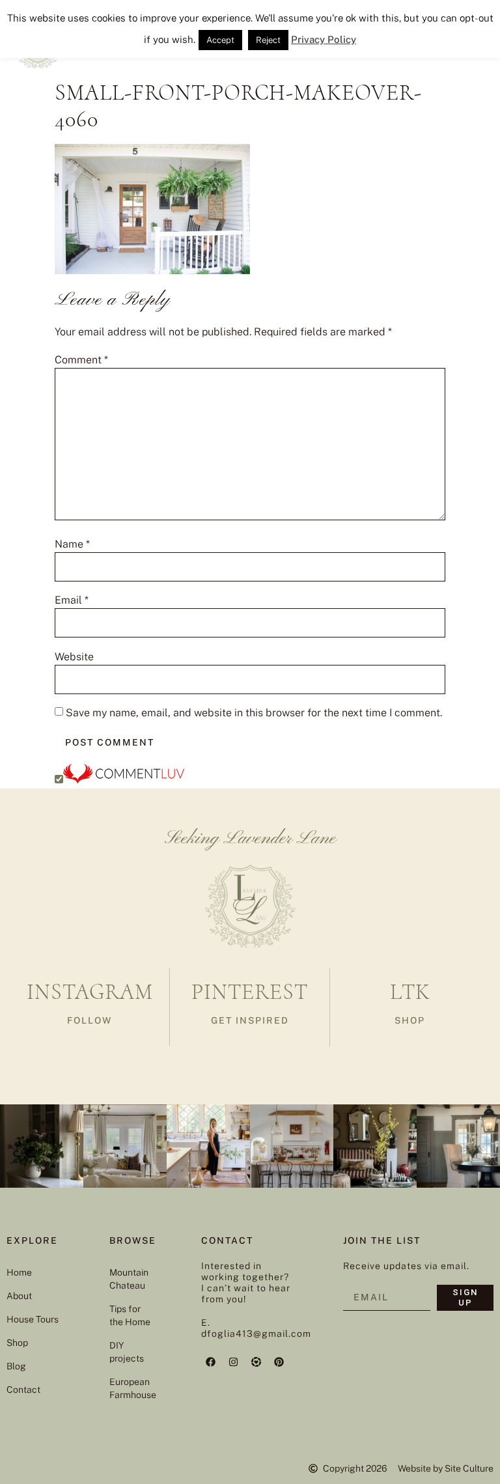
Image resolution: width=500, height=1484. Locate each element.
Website (74, 657)
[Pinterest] (279, 1362)
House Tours (33, 1319)
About (19, 1296)
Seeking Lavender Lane (250, 838)
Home (19, 1272)
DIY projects (126, 1352)
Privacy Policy (323, 39)
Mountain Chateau (128, 1279)
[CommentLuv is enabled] (123, 780)
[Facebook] (211, 1362)
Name (72, 544)
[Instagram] (233, 1362)
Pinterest (249, 992)
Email (72, 600)
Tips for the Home (129, 1315)
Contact (23, 1389)
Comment (81, 360)
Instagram (90, 992)
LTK (410, 992)
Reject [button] (268, 40)
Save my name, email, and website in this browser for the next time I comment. (254, 713)
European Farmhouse (130, 1388)
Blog (16, 1366)
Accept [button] (220, 40)
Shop (17, 1342)
